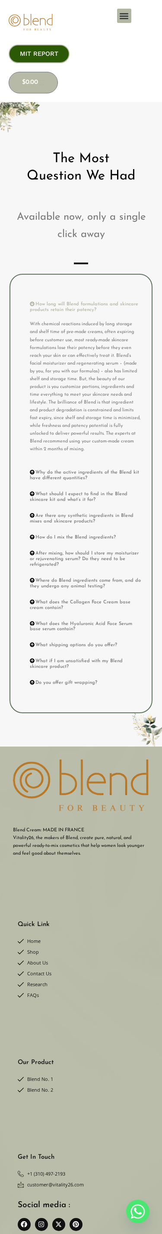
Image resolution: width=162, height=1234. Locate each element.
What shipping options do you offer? (76, 645)
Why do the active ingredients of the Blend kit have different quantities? (84, 475)
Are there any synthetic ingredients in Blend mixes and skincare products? (81, 518)
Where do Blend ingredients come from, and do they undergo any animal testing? (85, 583)
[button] (124, 16)
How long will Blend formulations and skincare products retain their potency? (84, 307)
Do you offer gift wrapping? (66, 682)
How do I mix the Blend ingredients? (75, 537)
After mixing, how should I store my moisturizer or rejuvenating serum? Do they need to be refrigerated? (84, 559)
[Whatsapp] (137, 1211)
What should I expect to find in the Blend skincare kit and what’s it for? (78, 497)
